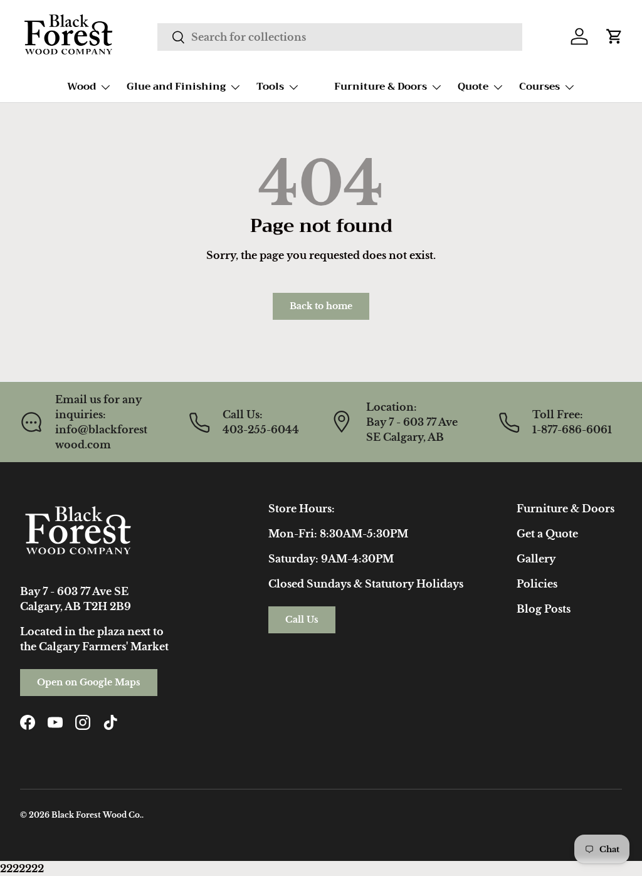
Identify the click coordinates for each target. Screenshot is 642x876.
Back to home (321, 306)
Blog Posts (544, 609)
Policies (537, 584)
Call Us (301, 619)
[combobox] (339, 37)
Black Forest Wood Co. (96, 815)
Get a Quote (547, 533)
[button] (614, 36)
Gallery (536, 558)
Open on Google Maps (88, 682)
